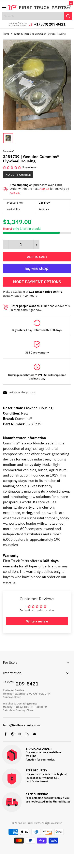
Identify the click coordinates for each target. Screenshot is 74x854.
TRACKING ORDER (39, 748)
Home (6, 33)
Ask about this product (22, 392)
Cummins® (8, 151)
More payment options (37, 281)
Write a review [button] (37, 621)
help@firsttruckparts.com (21, 725)
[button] (12, 167)
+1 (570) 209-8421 (50, 24)
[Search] (68, 16)
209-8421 (20, 683)
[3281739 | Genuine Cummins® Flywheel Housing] (37, 129)
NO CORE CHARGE (18, 174)
